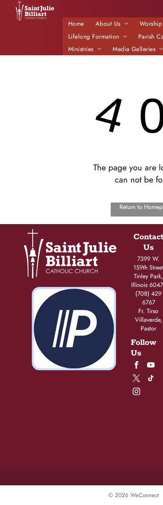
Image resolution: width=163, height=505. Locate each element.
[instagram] (136, 392)
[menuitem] (76, 23)
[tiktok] (151, 379)
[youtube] (151, 366)
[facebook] (136, 366)
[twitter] (136, 379)
